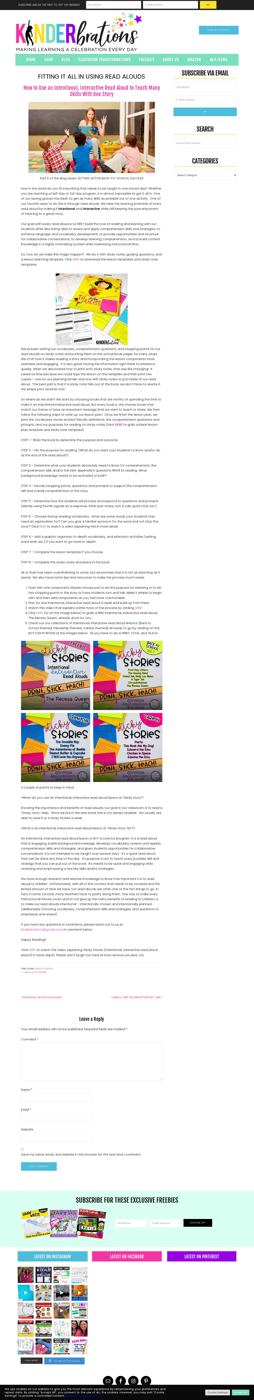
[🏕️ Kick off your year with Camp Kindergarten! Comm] (44, 1328)
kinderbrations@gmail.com (41, 929)
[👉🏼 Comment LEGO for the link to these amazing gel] (44, 1293)
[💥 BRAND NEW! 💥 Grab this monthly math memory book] (62, 1346)
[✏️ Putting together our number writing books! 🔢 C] (44, 1346)
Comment (30, 1039)
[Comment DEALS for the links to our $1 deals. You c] (44, 1275)
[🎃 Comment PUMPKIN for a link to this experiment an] (79, 1293)
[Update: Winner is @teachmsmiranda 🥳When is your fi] (79, 1311)
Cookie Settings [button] (218, 1392)
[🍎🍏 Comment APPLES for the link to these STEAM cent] (26, 1311)
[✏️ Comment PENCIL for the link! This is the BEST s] (62, 1311)
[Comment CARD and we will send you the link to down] (62, 1275)
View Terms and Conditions (85, 1396)
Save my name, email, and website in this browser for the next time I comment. (81, 1154)
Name (26, 1090)
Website (27, 1129)
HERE (76, 259)
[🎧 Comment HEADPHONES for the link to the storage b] (62, 1293)
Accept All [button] (240, 1392)
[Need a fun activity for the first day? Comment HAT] (26, 1328)
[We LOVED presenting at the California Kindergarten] (79, 1328)
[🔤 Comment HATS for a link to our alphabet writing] (79, 1275)
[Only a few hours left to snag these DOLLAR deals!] (62, 1328)
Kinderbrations (93, 32)
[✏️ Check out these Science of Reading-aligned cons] (26, 1346)
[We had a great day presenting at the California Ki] (26, 1275)
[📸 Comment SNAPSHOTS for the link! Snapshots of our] (26, 1293)
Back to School (44, 968)
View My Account (218, 30)
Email (26, 1109)
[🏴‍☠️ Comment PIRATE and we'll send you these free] (44, 1311)
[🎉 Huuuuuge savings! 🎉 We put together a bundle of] (79, 1346)
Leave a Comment (35, 972)
